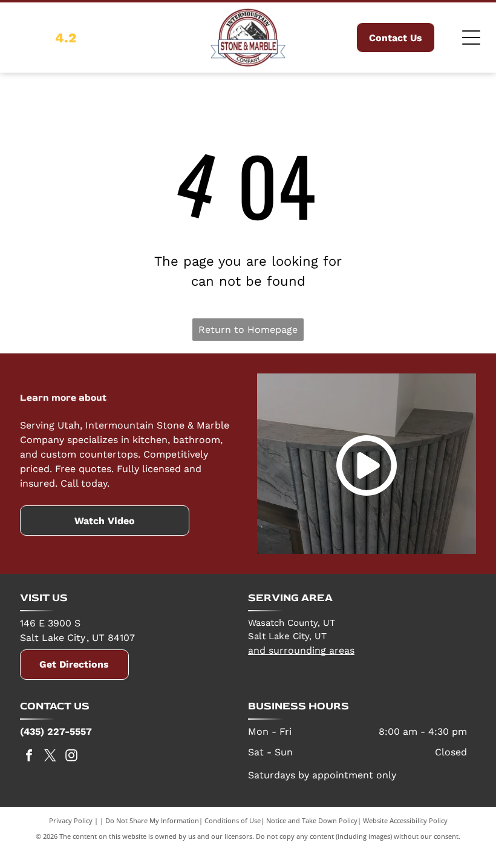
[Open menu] (471, 37)
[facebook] (29, 756)
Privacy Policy (71, 820)
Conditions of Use (232, 820)
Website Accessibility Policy (405, 820)
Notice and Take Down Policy (311, 820)
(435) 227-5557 (56, 731)
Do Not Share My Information (152, 820)
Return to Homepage (248, 329)
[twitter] (50, 756)
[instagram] (71, 756)
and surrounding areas (301, 650)
